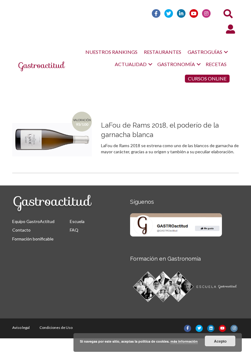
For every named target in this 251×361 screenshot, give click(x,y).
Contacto (21, 230)
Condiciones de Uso (56, 327)
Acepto (220, 341)
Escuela (77, 221)
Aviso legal (21, 327)
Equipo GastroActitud (33, 221)
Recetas (216, 64)
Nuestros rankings (111, 52)
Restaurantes (162, 52)
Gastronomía (176, 64)
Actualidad (131, 64)
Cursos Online (207, 78)
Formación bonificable (33, 238)
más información (184, 341)
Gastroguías (205, 52)
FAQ (74, 230)
